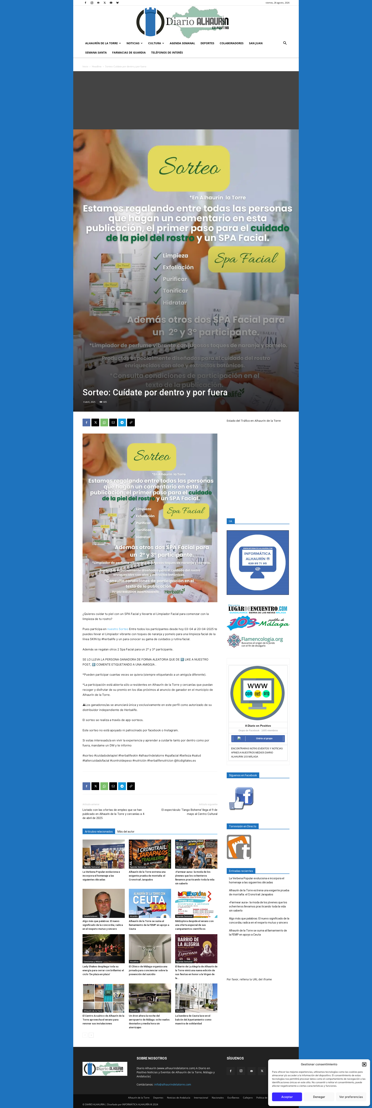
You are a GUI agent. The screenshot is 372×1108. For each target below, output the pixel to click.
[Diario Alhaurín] (186, 22)
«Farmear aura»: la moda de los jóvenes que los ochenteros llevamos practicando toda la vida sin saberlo (258, 906)
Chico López (181, 867)
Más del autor (125, 831)
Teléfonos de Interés (167, 52)
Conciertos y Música (93, 961)
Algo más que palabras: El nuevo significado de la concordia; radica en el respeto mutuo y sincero (103, 925)
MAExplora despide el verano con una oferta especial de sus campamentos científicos (194, 925)
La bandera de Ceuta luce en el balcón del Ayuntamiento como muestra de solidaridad (193, 1019)
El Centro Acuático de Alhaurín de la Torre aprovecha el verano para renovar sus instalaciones (103, 1019)
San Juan (256, 43)
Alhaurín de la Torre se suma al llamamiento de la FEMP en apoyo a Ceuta (149, 925)
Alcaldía (134, 916)
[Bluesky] (117, 2)
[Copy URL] (131, 422)
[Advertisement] (186, 100)
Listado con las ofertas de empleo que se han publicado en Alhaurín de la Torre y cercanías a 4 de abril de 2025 (113, 814)
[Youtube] (111, 2)
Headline (97, 66)
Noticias (133, 43)
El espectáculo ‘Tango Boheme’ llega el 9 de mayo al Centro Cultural (189, 812)
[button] (364, 1064)
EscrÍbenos (233, 1097)
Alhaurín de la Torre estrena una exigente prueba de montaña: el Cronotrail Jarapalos (147, 875)
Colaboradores (232, 43)
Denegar (319, 1097)
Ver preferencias (351, 1097)
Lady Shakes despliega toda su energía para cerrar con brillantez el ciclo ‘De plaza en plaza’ (103, 970)
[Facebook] (85, 2)
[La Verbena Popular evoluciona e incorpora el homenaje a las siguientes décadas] (104, 854)
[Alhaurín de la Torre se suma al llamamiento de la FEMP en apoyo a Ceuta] (150, 903)
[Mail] (98, 2)
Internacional (201, 1097)
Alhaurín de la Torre (101, 43)
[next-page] (91, 1035)
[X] (105, 2)
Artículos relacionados (99, 831)
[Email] (113, 422)
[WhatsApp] (104, 422)
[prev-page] (85, 1035)
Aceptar (287, 1097)
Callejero (248, 1097)
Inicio (85, 66)
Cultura (154, 43)
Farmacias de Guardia (129, 52)
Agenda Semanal (182, 43)
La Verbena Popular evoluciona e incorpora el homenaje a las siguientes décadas (101, 875)
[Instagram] (92, 2)
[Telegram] (122, 422)
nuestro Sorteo (117, 629)
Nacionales (218, 1097)
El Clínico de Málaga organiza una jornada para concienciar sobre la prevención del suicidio (148, 970)
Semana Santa (96, 52)
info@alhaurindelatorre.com (172, 1084)
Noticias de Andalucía (178, 1097)
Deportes (207, 43)
